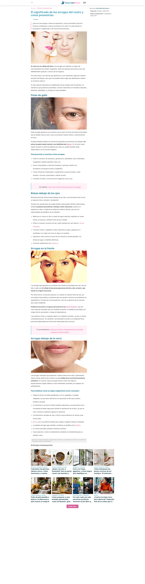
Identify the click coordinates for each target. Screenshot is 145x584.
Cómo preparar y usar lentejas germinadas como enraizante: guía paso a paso (61, 499)
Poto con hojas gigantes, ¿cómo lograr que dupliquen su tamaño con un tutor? (82, 471)
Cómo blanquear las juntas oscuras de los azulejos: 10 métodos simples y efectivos (102, 471)
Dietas (96, 495)
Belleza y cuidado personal (45, 8)
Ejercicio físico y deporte (81, 495)
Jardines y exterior (79, 467)
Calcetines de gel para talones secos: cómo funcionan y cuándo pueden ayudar (40, 471)
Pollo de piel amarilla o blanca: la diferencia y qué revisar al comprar (40, 499)
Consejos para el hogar (59, 467)
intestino (78, 425)
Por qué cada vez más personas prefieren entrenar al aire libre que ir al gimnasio (83, 499)
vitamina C (55, 243)
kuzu (36, 422)
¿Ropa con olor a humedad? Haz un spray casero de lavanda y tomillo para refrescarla (62, 471)
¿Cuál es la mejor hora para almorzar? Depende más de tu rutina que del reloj (104, 499)
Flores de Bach (71, 307)
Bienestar (33, 8)
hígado (69, 144)
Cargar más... (72, 506)
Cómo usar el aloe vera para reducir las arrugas (64, 187)
